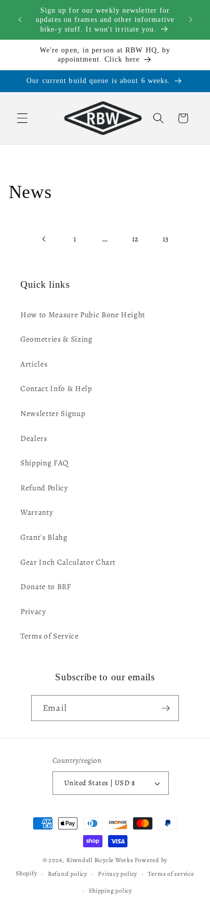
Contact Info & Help (56, 388)
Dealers (33, 438)
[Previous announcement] (20, 20)
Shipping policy (110, 891)
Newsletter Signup (52, 413)
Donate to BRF (45, 586)
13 (166, 238)
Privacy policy (117, 874)
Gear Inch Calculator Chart (68, 562)
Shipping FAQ (44, 462)
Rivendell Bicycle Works (100, 860)
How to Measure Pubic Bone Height (82, 314)
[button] (22, 118)
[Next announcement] (190, 20)
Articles (33, 363)
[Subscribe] (165, 708)
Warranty (36, 512)
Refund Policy (44, 487)
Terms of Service (49, 635)
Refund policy (67, 874)
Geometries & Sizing (56, 339)
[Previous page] (44, 239)
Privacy (33, 611)
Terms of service (171, 874)
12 (135, 238)
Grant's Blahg (44, 537)
